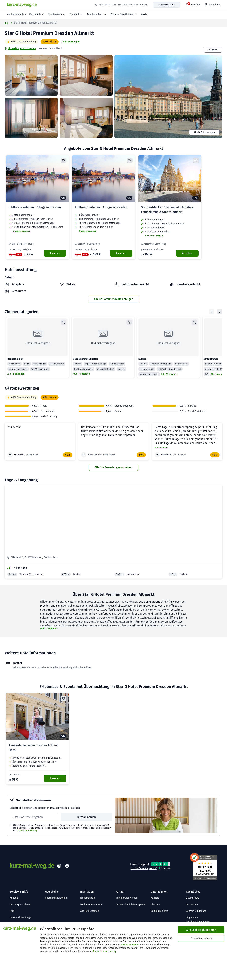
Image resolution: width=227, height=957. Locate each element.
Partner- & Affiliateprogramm (130, 904)
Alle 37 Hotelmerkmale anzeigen (113, 299)
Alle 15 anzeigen (16, 373)
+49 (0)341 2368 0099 (107, 5)
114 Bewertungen (70, 41)
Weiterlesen (161, 447)
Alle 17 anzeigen (81, 373)
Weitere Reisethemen (122, 14)
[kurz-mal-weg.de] (22, 5)
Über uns (155, 904)
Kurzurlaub (35, 14)
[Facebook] (67, 866)
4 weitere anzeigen (21, 231)
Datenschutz (192, 897)
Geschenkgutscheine (56, 897)
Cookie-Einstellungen (21, 917)
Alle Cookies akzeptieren (201, 929)
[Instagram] (59, 866)
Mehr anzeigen (48, 628)
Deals (144, 14)
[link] (37, 207)
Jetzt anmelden (86, 817)
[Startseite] (6, 23)
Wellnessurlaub (15, 14)
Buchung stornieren (20, 904)
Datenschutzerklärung (27, 830)
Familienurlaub (95, 14)
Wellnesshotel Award (91, 904)
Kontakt (14, 897)
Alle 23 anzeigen (169, 374)
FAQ (12, 911)
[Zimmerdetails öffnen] (63, 322)
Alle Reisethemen (89, 911)
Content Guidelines (196, 911)
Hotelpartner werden (126, 897)
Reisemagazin (87, 897)
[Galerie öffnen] (31, 75)
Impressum (192, 904)
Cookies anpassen (129, 944)
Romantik (74, 14)
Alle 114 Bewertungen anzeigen (113, 467)
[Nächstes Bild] (63, 178)
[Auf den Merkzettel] (63, 160)
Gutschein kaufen (167, 5)
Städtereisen (55, 14)
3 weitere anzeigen (87, 231)
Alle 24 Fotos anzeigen (204, 132)
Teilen (214, 50)
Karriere (155, 897)
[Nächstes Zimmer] (219, 311)
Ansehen (55, 253)
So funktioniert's (159, 911)
